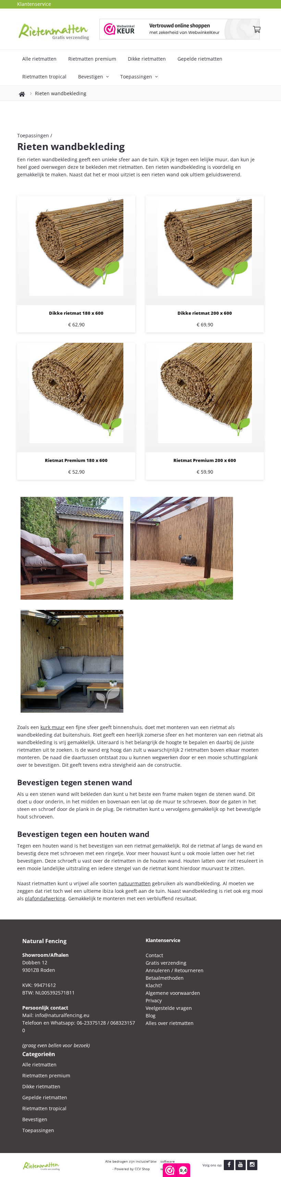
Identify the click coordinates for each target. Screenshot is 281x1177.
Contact (154, 955)
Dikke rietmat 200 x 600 (205, 313)
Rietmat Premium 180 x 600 (76, 460)
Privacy (154, 1000)
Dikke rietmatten (147, 58)
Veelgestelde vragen (169, 1008)
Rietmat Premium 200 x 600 (204, 460)
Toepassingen (137, 76)
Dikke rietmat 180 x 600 (76, 313)
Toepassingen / (34, 135)
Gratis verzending (166, 963)
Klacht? (154, 985)
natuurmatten (135, 883)
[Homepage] (58, 29)
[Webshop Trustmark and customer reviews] (179, 29)
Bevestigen (91, 76)
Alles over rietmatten (170, 1023)
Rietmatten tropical (44, 76)
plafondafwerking (45, 898)
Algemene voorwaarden (173, 993)
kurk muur (52, 727)
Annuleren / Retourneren (175, 970)
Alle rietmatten (39, 58)
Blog (151, 1015)
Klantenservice (34, 4)
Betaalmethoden (165, 978)
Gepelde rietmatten (200, 58)
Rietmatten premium (92, 58)
